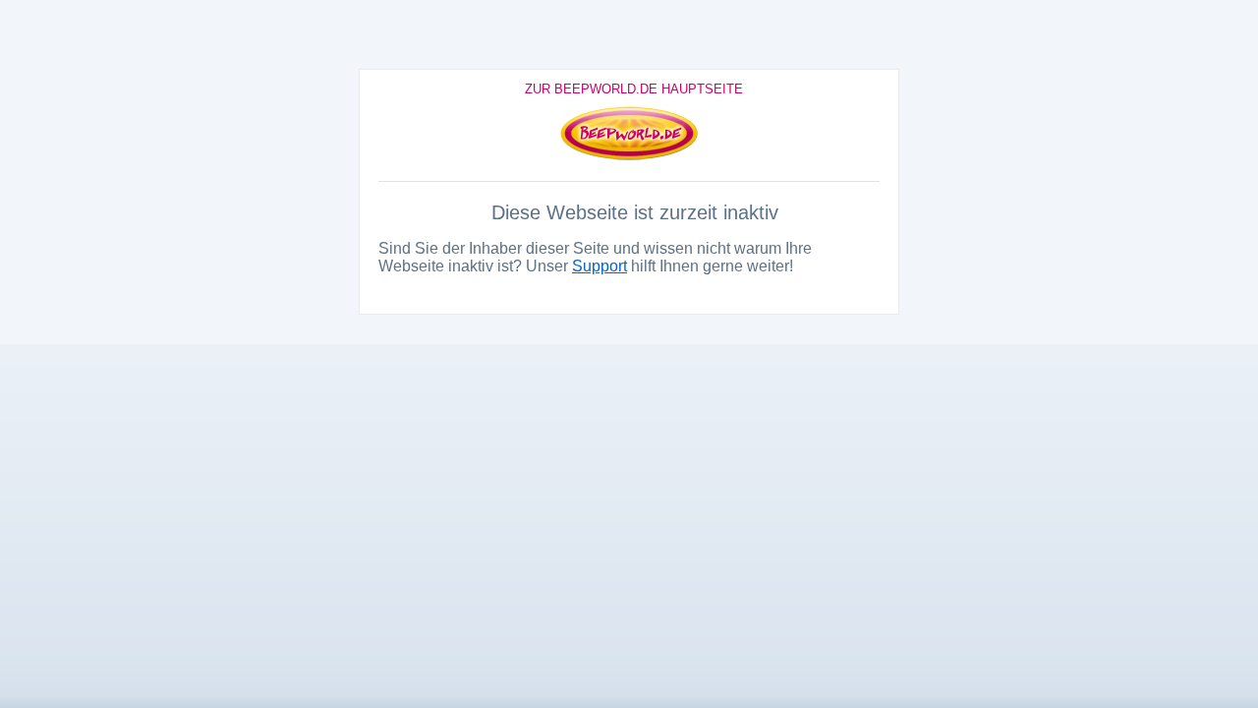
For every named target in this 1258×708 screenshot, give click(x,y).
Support (599, 266)
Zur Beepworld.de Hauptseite (634, 89)
